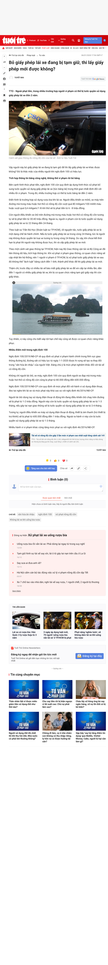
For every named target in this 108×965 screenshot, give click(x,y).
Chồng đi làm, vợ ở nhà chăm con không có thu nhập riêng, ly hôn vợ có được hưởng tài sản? (57, 737)
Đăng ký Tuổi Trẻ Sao (91, 40)
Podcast (32, 40)
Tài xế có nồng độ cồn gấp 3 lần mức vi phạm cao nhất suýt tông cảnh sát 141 (68, 435)
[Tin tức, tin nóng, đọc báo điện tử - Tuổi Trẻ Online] (14, 40)
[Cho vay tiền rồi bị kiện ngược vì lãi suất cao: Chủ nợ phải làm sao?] (57, 689)
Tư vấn (42, 55)
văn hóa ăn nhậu (26, 514)
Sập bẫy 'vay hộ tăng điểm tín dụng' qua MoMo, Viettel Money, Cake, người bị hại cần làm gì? (91, 737)
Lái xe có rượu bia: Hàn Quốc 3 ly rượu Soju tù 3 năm (24, 635)
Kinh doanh (55, 48)
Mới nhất (9, 48)
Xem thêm (16, 591)
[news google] (93, 78)
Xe (71, 48)
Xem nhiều (18, 48)
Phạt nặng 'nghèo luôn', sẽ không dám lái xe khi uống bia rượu (88, 635)
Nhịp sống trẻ (85, 48)
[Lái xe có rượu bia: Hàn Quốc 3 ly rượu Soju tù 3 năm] (26, 620)
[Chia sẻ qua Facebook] (72, 468)
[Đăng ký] (90, 656)
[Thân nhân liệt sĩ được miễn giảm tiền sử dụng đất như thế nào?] (24, 689)
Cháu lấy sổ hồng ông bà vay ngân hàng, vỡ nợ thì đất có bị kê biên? (91, 704)
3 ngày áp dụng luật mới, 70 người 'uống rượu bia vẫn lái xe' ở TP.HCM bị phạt (57, 635)
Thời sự (31, 48)
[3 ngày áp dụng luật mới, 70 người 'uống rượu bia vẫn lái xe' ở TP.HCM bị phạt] (57, 620)
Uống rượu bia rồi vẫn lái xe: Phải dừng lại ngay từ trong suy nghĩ (51, 544)
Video (25, 48)
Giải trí (101, 48)
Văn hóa (95, 48)
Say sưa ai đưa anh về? (29, 563)
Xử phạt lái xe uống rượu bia (47, 535)
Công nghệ (65, 48)
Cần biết (52, 40)
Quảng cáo (63, 40)
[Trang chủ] (3, 48)
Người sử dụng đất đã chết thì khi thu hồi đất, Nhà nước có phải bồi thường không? (23, 736)
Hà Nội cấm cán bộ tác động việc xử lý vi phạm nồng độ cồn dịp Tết (52, 572)
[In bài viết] (4, 101)
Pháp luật (46, 48)
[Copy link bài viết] (78, 468)
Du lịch (75, 48)
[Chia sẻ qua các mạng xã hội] (85, 468)
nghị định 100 (45, 514)
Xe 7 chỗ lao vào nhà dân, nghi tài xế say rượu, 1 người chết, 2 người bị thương (58, 582)
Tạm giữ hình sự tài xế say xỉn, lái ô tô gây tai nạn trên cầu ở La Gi (51, 553)
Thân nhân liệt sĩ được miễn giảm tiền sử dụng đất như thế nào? (23, 704)
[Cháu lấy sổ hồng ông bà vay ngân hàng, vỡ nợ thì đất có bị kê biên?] (91, 689)
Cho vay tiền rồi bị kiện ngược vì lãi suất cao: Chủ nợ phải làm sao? (57, 704)
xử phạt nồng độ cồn (66, 514)
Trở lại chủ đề (17, 55)
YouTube (43, 40)
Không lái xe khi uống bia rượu (25, 519)
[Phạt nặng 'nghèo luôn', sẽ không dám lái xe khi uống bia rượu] (88, 620)
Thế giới (38, 48)
